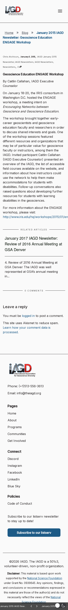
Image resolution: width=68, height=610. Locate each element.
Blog (25, 33)
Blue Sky (14, 486)
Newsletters (9, 67)
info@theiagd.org (29, 393)
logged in (28, 316)
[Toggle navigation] (60, 11)
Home (9, 33)
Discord (13, 459)
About (12, 420)
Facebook (15, 472)
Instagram (15, 466)
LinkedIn (14, 479)
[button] (60, 605)
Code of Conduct (20, 503)
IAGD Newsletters (24, 62)
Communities (17, 434)
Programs (15, 427)
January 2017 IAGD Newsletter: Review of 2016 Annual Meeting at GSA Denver (33, 243)
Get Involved (17, 441)
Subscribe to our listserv (34, 532)
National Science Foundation (44, 578)
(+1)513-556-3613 (31, 386)
